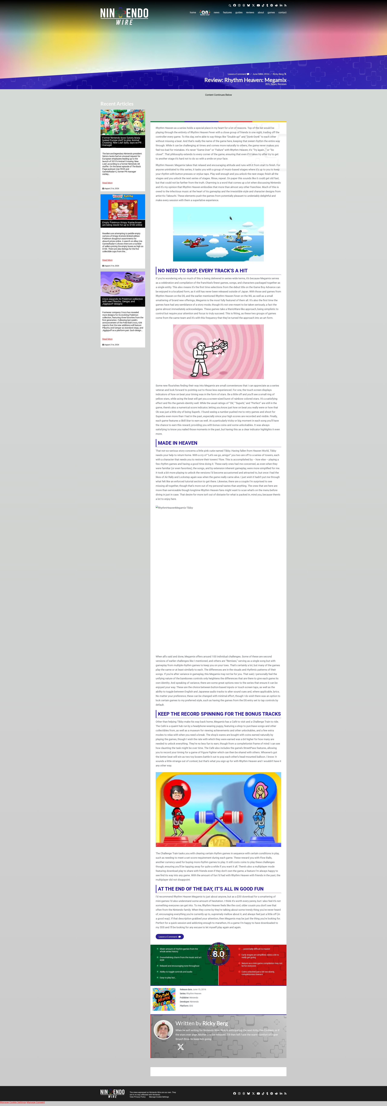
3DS (267, 84)
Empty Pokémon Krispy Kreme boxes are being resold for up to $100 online (122, 223)
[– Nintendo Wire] (124, 17)
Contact (282, 12)
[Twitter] (253, 5)
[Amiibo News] (205, 12)
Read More (107, 183)
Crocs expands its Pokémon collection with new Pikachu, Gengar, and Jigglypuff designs (122, 301)
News (216, 12)
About (261, 12)
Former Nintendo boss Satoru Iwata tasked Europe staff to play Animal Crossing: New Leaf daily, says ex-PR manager (121, 141)
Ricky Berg (278, 73)
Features (227, 12)
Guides (238, 12)
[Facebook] (234, 5)
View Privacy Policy (138, 1097)
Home (193, 12)
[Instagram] (239, 5)
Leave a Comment (237, 73)
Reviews (250, 12)
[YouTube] (258, 5)
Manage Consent (36, 1102)
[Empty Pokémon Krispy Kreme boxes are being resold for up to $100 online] (123, 218)
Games (271, 12)
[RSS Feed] (285, 5)
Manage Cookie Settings (159, 1097)
